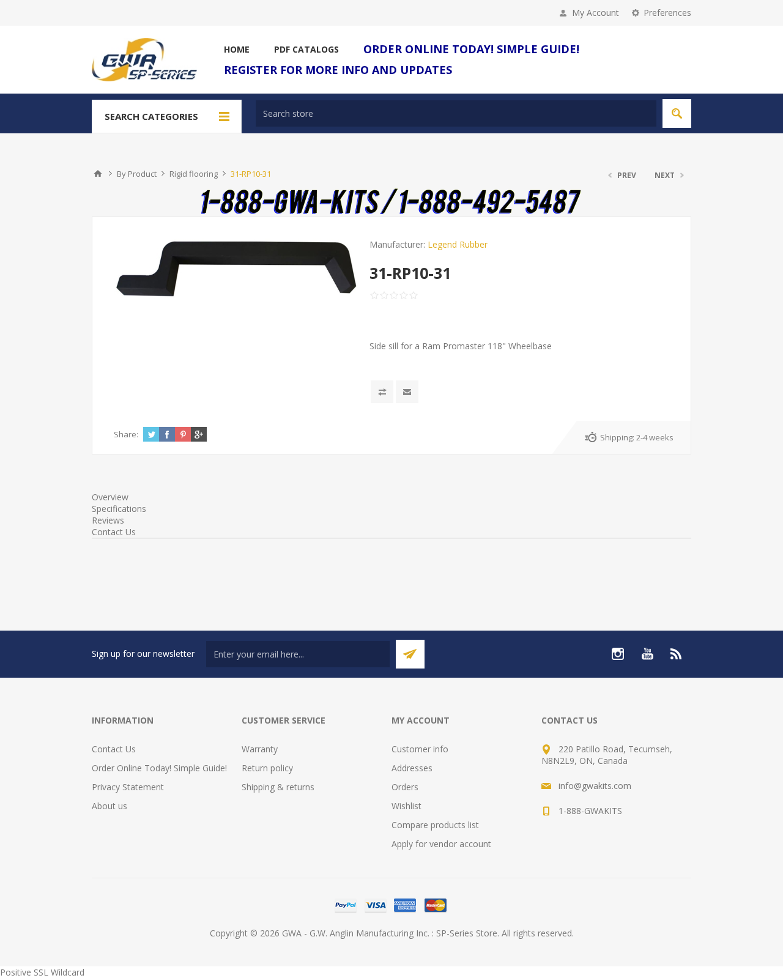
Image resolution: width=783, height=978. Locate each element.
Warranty (260, 749)
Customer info (420, 749)
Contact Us (114, 532)
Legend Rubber (458, 244)
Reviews (108, 520)
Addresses (412, 768)
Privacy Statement (128, 787)
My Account (595, 12)
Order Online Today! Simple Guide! (159, 768)
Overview (110, 497)
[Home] (98, 173)
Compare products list (435, 825)
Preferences (667, 12)
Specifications (119, 508)
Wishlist (406, 806)
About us (109, 806)
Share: (126, 434)
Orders (405, 787)
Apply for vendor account (441, 844)
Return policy (267, 768)
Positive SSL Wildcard (42, 972)
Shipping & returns (278, 787)
